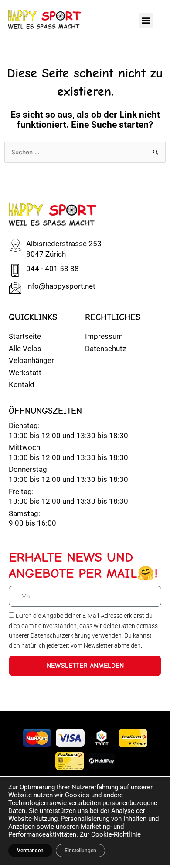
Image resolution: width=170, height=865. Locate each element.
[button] (146, 20)
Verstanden (30, 851)
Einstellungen (80, 851)
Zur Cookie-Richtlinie (110, 834)
